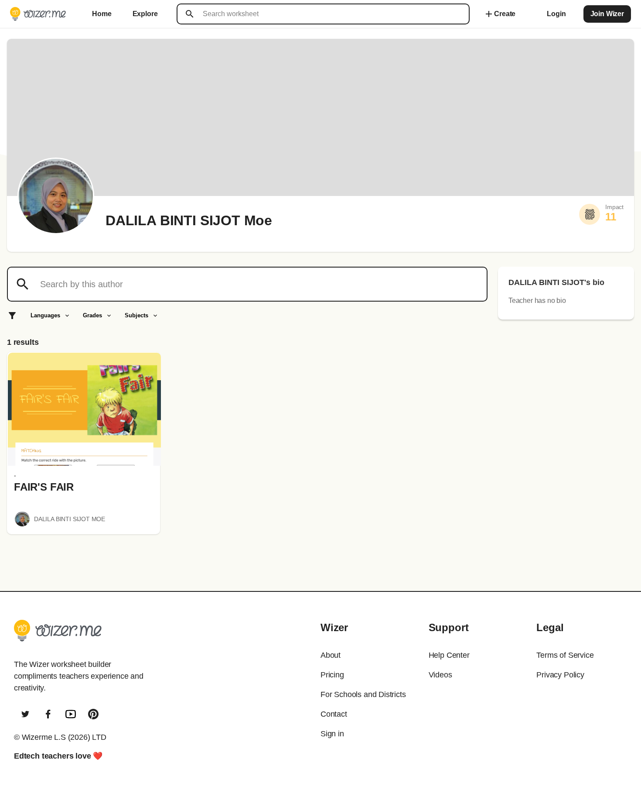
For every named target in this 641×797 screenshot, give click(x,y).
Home (101, 13)
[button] (84, 409)
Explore (145, 13)
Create (499, 14)
